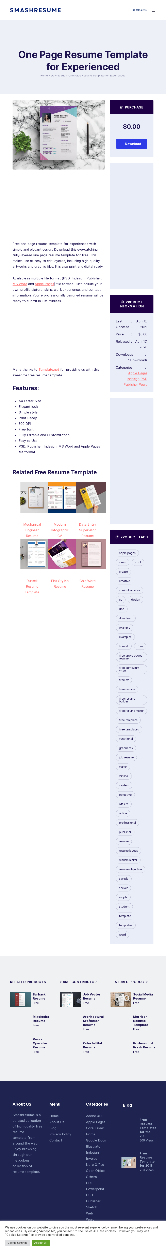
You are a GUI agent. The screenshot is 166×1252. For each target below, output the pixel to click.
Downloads (58, 75)
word (122, 934)
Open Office (95, 1171)
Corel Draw (95, 1128)
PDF (89, 1183)
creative (124, 581)
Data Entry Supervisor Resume (87, 530)
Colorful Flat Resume (92, 1045)
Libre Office (95, 1165)
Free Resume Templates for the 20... (148, 1128)
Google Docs (96, 1140)
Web (89, 1213)
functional (126, 738)
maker (123, 766)
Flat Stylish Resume (60, 583)
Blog (52, 1128)
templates (125, 925)
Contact (55, 1140)
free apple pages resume (130, 657)
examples (125, 637)
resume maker (128, 860)
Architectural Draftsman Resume (93, 1021)
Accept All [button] (40, 1242)
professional (127, 822)
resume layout (128, 850)
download (125, 618)
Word (143, 384)
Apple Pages (44, 284)
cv (120, 599)
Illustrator (94, 1146)
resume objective (130, 869)
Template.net (48, 369)
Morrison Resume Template (140, 1021)
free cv (124, 680)
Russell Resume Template (32, 586)
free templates (129, 729)
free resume (127, 689)
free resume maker (131, 710)
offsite (123, 804)
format (123, 646)
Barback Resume (39, 996)
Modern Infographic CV (60, 530)
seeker (123, 888)
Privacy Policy (60, 1134)
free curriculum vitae (129, 669)
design (135, 599)
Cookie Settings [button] (17, 1242)
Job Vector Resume (91, 996)
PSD (143, 379)
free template (128, 720)
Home (44, 75)
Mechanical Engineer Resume (32, 530)
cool (138, 562)
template (125, 916)
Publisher (130, 384)
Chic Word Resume (88, 583)
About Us (56, 1122)
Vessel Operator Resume (40, 1043)
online (123, 813)
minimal (124, 776)
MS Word (20, 284)
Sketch (91, 1207)
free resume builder (127, 700)
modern (124, 785)
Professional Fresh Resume (144, 1045)
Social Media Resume (143, 996)
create (123, 571)
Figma (90, 1134)
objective (125, 794)
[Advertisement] (59, 212)
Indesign (133, 379)
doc (121, 609)
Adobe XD (94, 1116)
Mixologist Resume (41, 1019)
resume (124, 841)
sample (123, 878)
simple (123, 897)
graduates (126, 748)
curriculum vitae (129, 590)
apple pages (127, 553)
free (140, 646)
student (124, 906)
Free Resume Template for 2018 (147, 1159)
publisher (125, 832)
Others (91, 1177)
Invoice (91, 1158)
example (124, 627)
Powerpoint (95, 1189)
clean (122, 562)
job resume (126, 757)
